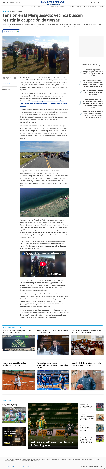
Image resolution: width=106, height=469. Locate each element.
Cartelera (71, 6)
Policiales (63, 6)
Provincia (33, 6)
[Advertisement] (91, 46)
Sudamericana (84, 404)
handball (82, 415)
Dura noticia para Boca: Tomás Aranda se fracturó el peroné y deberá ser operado (87, 440)
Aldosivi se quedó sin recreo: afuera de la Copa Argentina (52, 443)
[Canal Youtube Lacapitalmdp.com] (98, 2)
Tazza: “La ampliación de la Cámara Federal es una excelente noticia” (52, 332)
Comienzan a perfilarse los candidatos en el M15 (14, 364)
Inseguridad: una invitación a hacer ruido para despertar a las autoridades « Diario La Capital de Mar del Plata (91, 114)
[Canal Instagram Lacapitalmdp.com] (102, 2)
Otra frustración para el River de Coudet (86, 407)
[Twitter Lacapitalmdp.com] (95, 2)
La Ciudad (25, 6)
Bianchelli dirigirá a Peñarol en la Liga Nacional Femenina (86, 364)
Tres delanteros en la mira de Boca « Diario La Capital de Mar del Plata (91, 93)
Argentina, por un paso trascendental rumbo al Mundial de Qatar (52, 365)
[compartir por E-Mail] (15, 78)
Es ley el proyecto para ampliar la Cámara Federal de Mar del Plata (17, 332)
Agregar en (11, 31)
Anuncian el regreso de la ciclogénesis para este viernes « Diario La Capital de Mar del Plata (91, 73)
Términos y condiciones (34, 467)
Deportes (41, 6)
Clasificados (92, 6)
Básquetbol (64, 371)
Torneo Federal (20, 409)
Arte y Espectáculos (51, 6)
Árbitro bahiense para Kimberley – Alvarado (10, 405)
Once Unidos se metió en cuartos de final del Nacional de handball (87, 418)
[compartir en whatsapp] (12, 78)
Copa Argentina (35, 439)
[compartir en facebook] (4, 78)
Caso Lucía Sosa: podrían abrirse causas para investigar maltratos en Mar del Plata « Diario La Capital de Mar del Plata (91, 103)
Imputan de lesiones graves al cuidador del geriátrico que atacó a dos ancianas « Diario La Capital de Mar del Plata (91, 83)
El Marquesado (6, 89)
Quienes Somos (23, 467)
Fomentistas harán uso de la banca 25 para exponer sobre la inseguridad (86, 332)
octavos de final (29, 371)
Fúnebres (101, 6)
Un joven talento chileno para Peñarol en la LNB (86, 428)
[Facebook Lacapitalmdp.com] (91, 2)
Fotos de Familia (81, 6)
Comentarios (6, 83)
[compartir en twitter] (8, 78)
